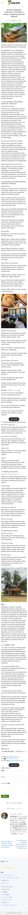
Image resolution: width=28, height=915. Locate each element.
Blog (13, 808)
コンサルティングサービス (9, 905)
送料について (5, 902)
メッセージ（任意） (6, 783)
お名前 (2, 770)
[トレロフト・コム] (14, 2)
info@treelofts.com (14, 757)
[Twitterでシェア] (12, 803)
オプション (5, 883)
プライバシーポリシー (8, 900)
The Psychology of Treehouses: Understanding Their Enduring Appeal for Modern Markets (21, 844)
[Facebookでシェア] (10, 803)
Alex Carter (18, 20)
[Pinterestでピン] (18, 803)
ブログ (14, 7)
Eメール (3, 776)
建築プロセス (5, 880)
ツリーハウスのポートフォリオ (10, 877)
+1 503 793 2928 (12, 758)
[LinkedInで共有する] (20, 803)
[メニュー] (2, 2)
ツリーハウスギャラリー (8, 875)
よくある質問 (5, 894)
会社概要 (4, 892)
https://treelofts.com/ (17, 760)
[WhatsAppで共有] (7, 803)
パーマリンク (18, 808)
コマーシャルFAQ (7, 897)
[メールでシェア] (15, 803)
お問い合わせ (14, 419)
